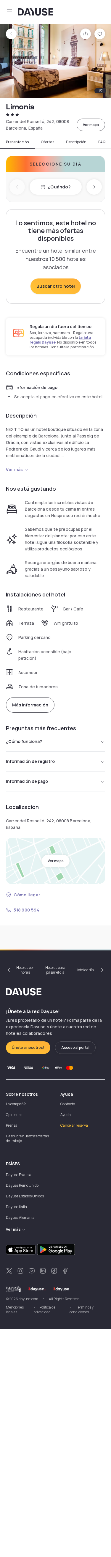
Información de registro (30, 761)
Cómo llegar (27, 895)
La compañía (16, 1103)
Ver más (14, 469)
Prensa (11, 1125)
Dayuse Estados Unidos (25, 1196)
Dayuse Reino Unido (22, 1185)
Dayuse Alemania (20, 1217)
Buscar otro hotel (55, 286)
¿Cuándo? (59, 187)
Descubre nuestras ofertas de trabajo (27, 1138)
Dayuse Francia (18, 1174)
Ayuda (65, 1114)
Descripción (76, 142)
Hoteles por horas (25, 970)
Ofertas (47, 142)
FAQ (101, 142)
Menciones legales (15, 1309)
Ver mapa (91, 124)
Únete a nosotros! (28, 1047)
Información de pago (27, 781)
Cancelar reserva (74, 1125)
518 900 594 (26, 910)
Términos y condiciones (82, 1309)
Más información (30, 705)
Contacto (67, 1103)
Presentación (17, 142)
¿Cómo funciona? (24, 741)
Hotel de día (84, 969)
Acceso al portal (75, 1047)
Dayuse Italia (16, 1206)
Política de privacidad (44, 1309)
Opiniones (14, 1114)
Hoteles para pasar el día (55, 970)
